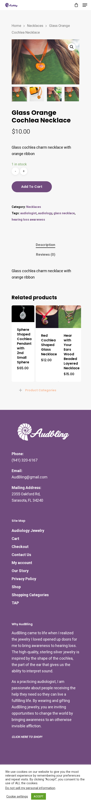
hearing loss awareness (28, 219)
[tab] (45, 245)
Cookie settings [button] (17, 796)
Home (16, 26)
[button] (72, 47)
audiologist (28, 213)
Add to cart (31, 186)
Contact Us (21, 554)
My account (22, 562)
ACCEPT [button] (38, 796)
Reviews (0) (45, 254)
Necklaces (35, 26)
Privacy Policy (24, 579)
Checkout (20, 546)
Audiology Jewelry (28, 530)
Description (45, 245)
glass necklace (64, 213)
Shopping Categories (30, 595)
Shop (16, 587)
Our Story (20, 570)
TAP (15, 603)
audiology (45, 213)
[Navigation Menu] (85, 5)
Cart (15, 538)
